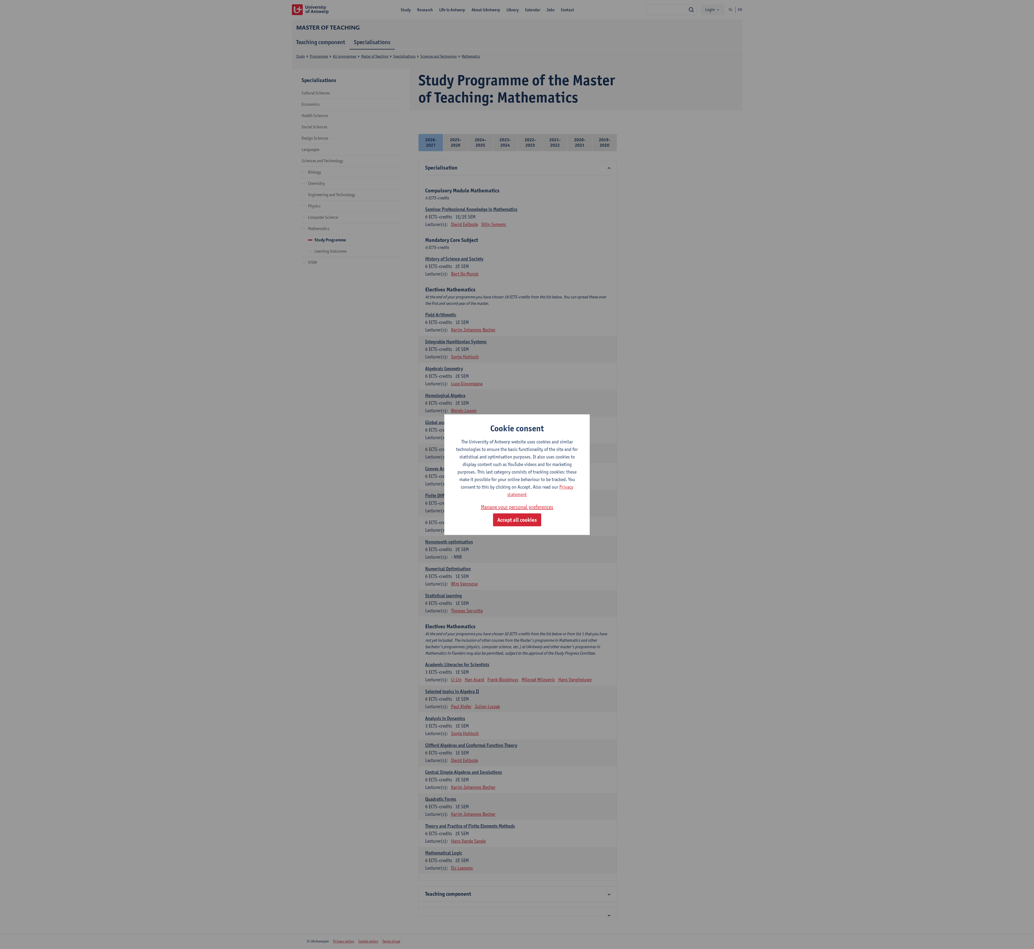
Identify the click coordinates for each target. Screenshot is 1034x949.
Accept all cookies (517, 520)
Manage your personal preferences (517, 507)
